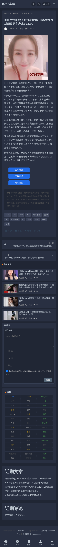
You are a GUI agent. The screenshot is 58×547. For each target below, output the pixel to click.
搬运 (28, 418)
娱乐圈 (24, 13)
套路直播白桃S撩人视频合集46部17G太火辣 (24, 495)
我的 (40, 544)
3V (14, 215)
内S (28, 215)
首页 (16, 13)
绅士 (28, 436)
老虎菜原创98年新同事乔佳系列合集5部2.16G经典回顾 (29, 487)
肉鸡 (36, 220)
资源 (12, 449)
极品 (28, 423)
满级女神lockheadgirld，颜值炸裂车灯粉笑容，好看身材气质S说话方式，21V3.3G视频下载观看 (36, 273)
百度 (12, 427)
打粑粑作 (14, 220)
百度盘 (44, 427)
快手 (28, 414)
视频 (44, 445)
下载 (28, 401)
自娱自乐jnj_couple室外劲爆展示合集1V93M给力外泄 (28, 479)
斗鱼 (12, 423)
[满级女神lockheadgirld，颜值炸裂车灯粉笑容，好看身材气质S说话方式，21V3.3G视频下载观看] (11, 275)
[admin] (5, 28)
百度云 (28, 427)
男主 (29, 220)
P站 (12, 401)
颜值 (7, 224)
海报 (28, 231)
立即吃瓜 (19, 170)
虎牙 (12, 445)
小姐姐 (12, 414)
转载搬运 (12, 454)
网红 (44, 436)
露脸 (44, 454)
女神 (46, 215)
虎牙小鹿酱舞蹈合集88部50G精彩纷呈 (21, 491)
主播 (44, 401)
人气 (12, 405)
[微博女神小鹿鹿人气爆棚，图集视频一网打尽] (11, 301)
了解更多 (19, 176)
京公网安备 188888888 (32, 534)
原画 (44, 405)
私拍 (28, 432)
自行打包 (44, 440)
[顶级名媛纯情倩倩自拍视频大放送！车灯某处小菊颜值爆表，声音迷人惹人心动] (11, 288)
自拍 (28, 440)
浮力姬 (44, 423)
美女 (12, 440)
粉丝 (44, 432)
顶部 (52, 544)
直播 (12, 432)
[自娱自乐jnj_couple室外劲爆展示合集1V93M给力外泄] (11, 315)
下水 (21, 215)
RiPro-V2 (21, 531)
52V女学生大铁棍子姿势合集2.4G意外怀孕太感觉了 (27, 483)
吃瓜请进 (19, 183)
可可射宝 (36, 215)
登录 (47, 4)
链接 (38, 231)
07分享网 (8, 4)
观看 (28, 445)
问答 (29, 544)
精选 (12, 436)
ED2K (29, 397)
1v (13, 397)
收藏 (19, 231)
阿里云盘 (28, 454)
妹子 (44, 410)
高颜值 (28, 458)
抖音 (44, 414)
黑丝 (44, 458)
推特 (12, 418)
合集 (12, 410)
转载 (44, 449)
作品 (28, 405)
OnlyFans (44, 397)
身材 (44, 220)
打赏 (9, 231)
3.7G (7, 215)
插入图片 (9, 331)
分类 (17, 544)
